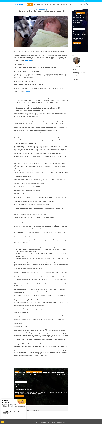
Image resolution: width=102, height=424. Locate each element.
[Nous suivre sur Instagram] (84, 0)
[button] (84, 4)
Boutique (29, 4)
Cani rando (36, 4)
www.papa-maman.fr (28, 60)
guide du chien (48, 357)
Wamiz (22, 322)
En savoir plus (38, 393)
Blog (73, 4)
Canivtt (46, 4)
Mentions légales (39, 420)
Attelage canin (60, 4)
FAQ (76, 4)
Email (16, 379)
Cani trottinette (52, 4)
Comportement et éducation (41, 9)
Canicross (41, 4)
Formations (68, 4)
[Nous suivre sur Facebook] (83, 0)
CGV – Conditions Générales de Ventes (52, 420)
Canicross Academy (75, 0)
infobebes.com (28, 91)
